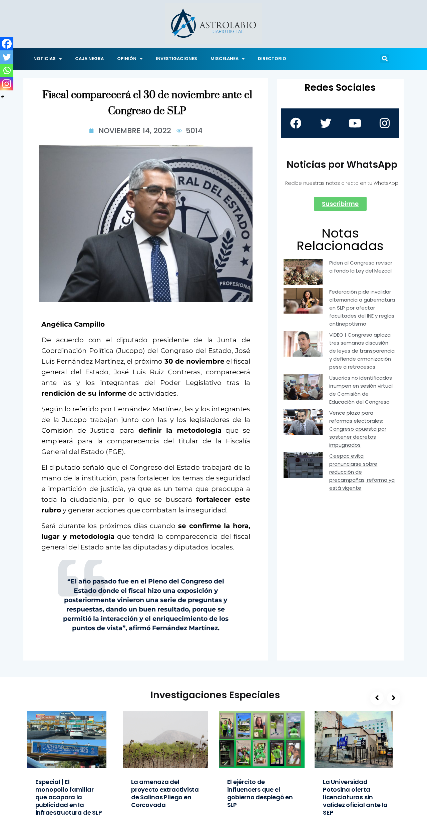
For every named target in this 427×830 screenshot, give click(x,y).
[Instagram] (6, 83)
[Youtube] (355, 123)
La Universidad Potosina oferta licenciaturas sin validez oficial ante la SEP (355, 797)
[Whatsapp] (6, 70)
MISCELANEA (224, 58)
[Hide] (2, 96)
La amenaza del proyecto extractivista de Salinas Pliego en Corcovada (165, 793)
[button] (384, 58)
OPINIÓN (126, 58)
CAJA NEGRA (89, 58)
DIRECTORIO (272, 58)
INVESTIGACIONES (176, 58)
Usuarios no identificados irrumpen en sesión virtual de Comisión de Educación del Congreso (361, 389)
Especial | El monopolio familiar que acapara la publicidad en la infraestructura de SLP (68, 797)
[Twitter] (6, 57)
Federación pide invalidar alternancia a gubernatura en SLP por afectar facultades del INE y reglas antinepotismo (362, 307)
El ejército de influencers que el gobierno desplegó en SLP (260, 793)
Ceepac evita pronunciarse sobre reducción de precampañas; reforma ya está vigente (362, 471)
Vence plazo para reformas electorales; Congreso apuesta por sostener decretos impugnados (357, 428)
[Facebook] (6, 43)
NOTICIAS (44, 58)
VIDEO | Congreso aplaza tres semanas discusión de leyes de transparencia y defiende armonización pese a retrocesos (362, 350)
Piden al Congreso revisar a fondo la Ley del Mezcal (360, 266)
